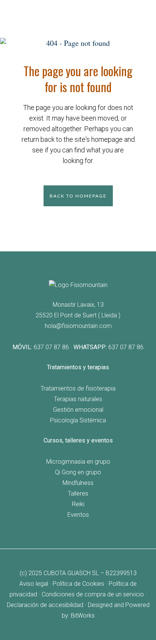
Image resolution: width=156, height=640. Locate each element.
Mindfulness (78, 482)
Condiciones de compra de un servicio (93, 594)
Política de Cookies (78, 583)
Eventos (78, 514)
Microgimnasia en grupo (78, 461)
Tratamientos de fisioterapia (78, 388)
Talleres (78, 493)
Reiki (78, 504)
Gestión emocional (78, 409)
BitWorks (83, 615)
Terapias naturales (78, 399)
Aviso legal (33, 583)
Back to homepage (78, 196)
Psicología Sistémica (78, 420)
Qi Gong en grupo (78, 472)
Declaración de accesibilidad (45, 605)
